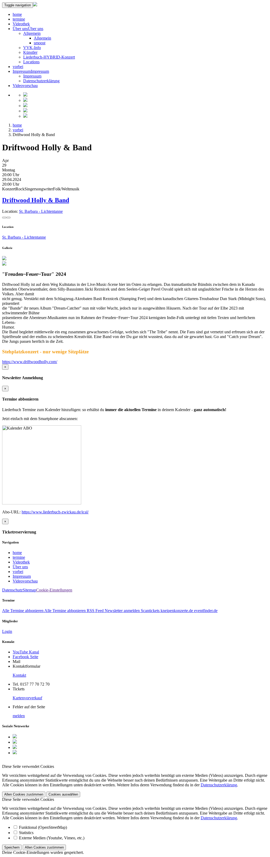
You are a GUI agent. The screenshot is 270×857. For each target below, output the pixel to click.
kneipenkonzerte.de (176, 610)
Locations (31, 62)
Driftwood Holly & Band (35, 200)
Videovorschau (25, 85)
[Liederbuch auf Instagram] (25, 105)
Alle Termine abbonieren (23, 610)
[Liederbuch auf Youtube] (25, 111)
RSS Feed (95, 610)
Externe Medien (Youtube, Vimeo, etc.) (51, 838)
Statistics (26, 832)
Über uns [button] (35, 28)
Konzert (9, 189)
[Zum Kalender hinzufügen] (4, 217)
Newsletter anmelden (122, 610)
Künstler (30, 52)
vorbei (18, 66)
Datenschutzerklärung (41, 81)
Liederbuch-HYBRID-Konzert (49, 57)
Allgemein (32, 33)
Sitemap (29, 590)
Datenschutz (12, 590)
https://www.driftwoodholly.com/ (29, 361)
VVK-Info (32, 47)
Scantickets (150, 610)
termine (19, 19)
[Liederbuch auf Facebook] (25, 100)
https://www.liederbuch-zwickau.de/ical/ (55, 512)
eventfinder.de (205, 610)
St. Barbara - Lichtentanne (41, 211)
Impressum (22, 71)
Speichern (12, 847)
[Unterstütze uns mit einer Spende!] (25, 95)
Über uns (20, 28)
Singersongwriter (39, 189)
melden (19, 716)
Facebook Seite (25, 656)
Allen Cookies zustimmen (23, 794)
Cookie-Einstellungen (54, 590)
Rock (20, 189)
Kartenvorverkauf (27, 698)
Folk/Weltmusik (66, 189)
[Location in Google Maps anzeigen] (8, 217)
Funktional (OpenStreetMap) (43, 827)
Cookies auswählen (63, 794)
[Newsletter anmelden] (25, 116)
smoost (39, 43)
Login (7, 631)
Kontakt (19, 675)
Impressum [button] (40, 71)
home (17, 14)
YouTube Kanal (26, 652)
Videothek (21, 24)
